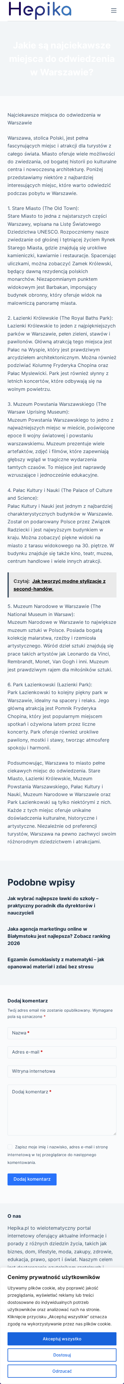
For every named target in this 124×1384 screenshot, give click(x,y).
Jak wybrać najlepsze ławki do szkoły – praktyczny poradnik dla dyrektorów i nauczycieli (53, 905)
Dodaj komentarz (31, 1092)
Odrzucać (62, 1371)
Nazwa (20, 1033)
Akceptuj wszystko (62, 1338)
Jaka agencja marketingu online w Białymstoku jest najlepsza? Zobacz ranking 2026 (59, 936)
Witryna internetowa (33, 1071)
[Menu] (113, 10)
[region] (62, 1325)
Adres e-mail (27, 1052)
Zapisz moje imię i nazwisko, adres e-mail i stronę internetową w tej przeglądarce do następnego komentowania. (58, 1154)
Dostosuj (62, 1354)
